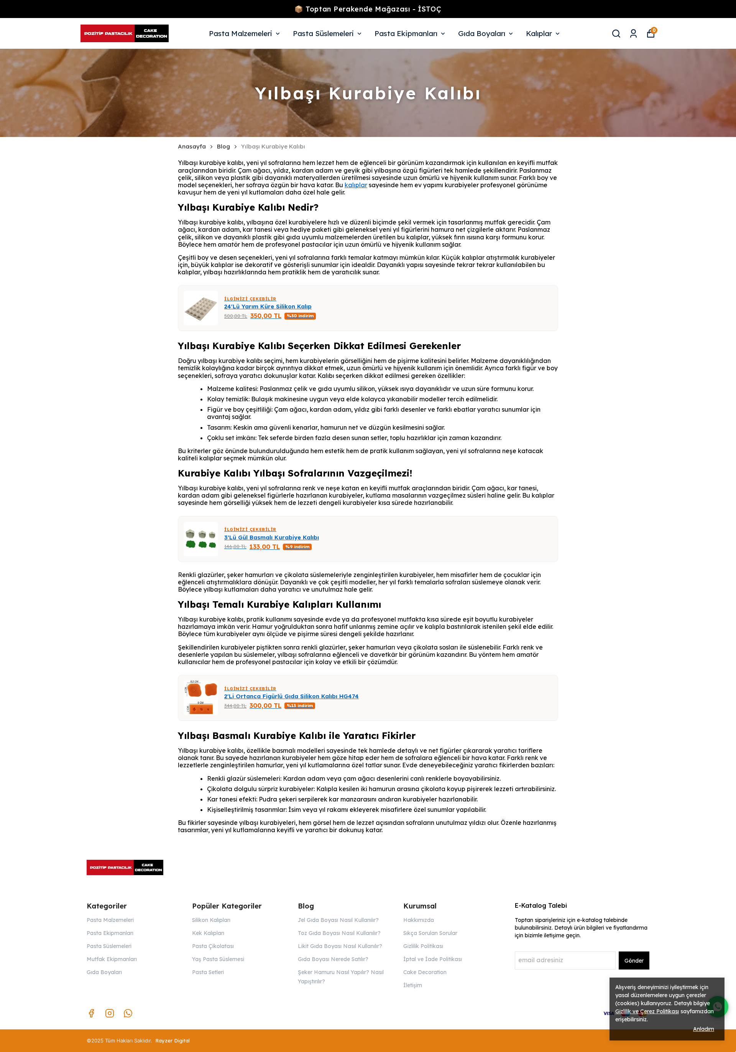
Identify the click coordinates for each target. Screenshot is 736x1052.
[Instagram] (109, 1013)
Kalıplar (539, 33)
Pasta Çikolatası (213, 946)
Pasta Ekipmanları (406, 33)
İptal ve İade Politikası (432, 959)
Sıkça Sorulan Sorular (430, 933)
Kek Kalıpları (208, 933)
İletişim (412, 985)
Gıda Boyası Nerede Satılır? (333, 959)
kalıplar (356, 185)
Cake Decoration (425, 972)
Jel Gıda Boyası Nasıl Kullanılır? (338, 920)
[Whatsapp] (128, 1013)
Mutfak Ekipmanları (112, 959)
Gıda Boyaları (481, 33)
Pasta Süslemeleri (323, 33)
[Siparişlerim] (633, 33)
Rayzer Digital (172, 1040)
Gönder (634, 960)
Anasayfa (192, 146)
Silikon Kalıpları (211, 920)
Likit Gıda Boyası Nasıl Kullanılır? (340, 946)
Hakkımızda (418, 920)
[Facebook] (91, 1013)
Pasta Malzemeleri (240, 33)
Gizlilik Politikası (423, 946)
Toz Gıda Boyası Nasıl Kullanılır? (339, 933)
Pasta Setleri (208, 972)
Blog (223, 146)
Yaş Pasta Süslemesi (218, 959)
